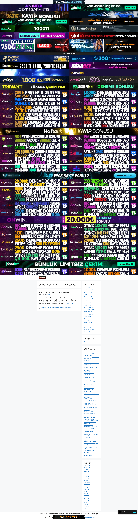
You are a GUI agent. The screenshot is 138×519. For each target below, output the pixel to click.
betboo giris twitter (89, 388)
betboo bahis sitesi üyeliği (87, 364)
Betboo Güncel (87, 397)
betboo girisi (88, 386)
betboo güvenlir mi (87, 404)
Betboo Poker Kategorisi (89, 292)
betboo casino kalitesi (87, 374)
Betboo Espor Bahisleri (89, 300)
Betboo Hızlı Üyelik (88, 302)
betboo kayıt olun (86, 408)
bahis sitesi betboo (89, 353)
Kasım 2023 (86, 496)
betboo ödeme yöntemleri (94, 443)
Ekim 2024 (86, 476)
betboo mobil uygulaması (88, 414)
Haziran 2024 (87, 484)
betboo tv (94, 426)
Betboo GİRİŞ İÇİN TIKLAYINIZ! (69, 53)
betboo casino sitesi (89, 377)
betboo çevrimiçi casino (90, 441)
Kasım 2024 (86, 474)
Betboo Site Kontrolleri (89, 311)
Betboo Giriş (86, 294)
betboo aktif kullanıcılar (95, 357)
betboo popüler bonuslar (87, 420)
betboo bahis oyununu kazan (45, 307)
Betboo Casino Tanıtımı (89, 309)
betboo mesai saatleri (93, 413)
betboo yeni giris (87, 435)
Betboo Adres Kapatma (89, 307)
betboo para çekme (93, 419)
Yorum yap (42, 308)
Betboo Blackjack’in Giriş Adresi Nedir (55, 292)
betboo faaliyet (93, 381)
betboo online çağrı (86, 419)
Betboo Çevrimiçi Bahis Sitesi (90, 324)
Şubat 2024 (86, 491)
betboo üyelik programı (95, 444)
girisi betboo (94, 448)
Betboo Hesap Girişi (88, 298)
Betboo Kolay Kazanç (88, 322)
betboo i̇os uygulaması (88, 407)
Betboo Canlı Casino (88, 371)
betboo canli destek (94, 367)
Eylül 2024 (86, 478)
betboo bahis (87, 358)
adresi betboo (86, 351)
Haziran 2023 (87, 506)
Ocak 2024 (86, 493)
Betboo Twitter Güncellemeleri (90, 291)
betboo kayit (95, 407)
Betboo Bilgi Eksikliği (88, 296)
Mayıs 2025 (86, 469)
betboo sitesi (87, 423)
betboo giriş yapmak (95, 395)
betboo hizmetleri (94, 404)
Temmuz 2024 (87, 482)
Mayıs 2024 (86, 485)
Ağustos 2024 (87, 480)
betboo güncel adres (88, 398)
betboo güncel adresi (90, 400)
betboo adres (88, 355)
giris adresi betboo (93, 447)
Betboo (41, 306)
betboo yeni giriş (88, 437)
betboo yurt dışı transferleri (88, 440)
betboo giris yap (88, 389)
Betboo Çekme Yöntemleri (89, 313)
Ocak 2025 (86, 473)
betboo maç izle (88, 411)
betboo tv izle (87, 431)
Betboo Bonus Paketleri (89, 303)
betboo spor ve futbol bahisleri (88, 425)
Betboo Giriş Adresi (91, 394)
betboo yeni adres (94, 434)
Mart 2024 (86, 489)
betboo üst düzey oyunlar (87, 444)
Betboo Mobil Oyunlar (88, 314)
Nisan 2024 (86, 487)
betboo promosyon (95, 420)
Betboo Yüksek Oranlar (89, 329)
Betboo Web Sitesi (87, 434)
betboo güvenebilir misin (88, 403)
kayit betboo (88, 452)
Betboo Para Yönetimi (88, 305)
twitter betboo (86, 454)
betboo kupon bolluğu (87, 410)
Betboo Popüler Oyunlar (89, 320)
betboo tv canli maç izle (89, 429)
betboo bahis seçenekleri (89, 361)
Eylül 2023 (86, 500)
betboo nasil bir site (89, 417)
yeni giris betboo (68, 307)
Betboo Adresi (87, 287)
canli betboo (87, 447)
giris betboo (87, 448)
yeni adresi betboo (94, 454)
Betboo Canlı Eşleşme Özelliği (90, 325)
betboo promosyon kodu (90, 422)
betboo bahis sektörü (87, 360)
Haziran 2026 (87, 465)
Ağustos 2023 (87, 502)
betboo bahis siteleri (87, 363)
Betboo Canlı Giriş (88, 316)
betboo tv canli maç (89, 428)
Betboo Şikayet (87, 445)
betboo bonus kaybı (87, 367)
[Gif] (69, 131)
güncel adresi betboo (89, 450)
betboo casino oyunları (88, 375)
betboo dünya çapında (88, 380)
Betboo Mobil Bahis (88, 331)
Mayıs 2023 (86, 508)
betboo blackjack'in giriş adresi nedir (57, 307)
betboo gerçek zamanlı (88, 384)
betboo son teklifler (93, 423)
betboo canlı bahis (87, 370)
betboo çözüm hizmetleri (87, 443)
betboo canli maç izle (89, 369)
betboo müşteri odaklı (88, 416)
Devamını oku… (70, 303)
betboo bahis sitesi (94, 363)
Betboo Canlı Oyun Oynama (90, 327)
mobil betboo (94, 452)
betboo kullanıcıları (92, 408)
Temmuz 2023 (87, 504)
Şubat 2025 (86, 471)
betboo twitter (94, 431)
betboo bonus (94, 365)
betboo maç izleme (86, 413)
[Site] (34, 94)
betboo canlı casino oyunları (89, 373)
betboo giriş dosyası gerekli (88, 395)
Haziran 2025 (87, 467)
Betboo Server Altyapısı (89, 289)
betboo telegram (87, 426)
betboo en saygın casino (87, 381)
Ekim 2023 (86, 498)
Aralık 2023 (86, 495)
